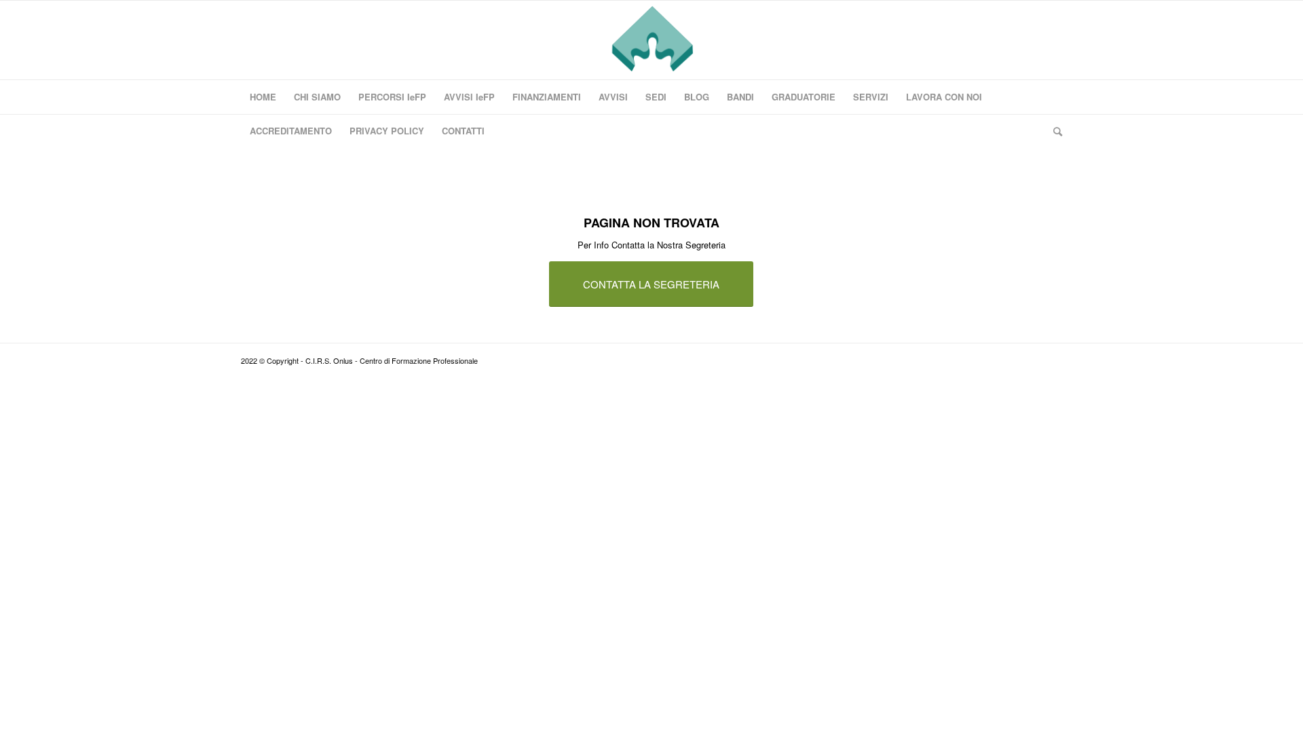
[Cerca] (1053, 131)
